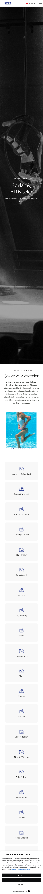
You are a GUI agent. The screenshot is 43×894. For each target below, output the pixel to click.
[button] (11, 448)
